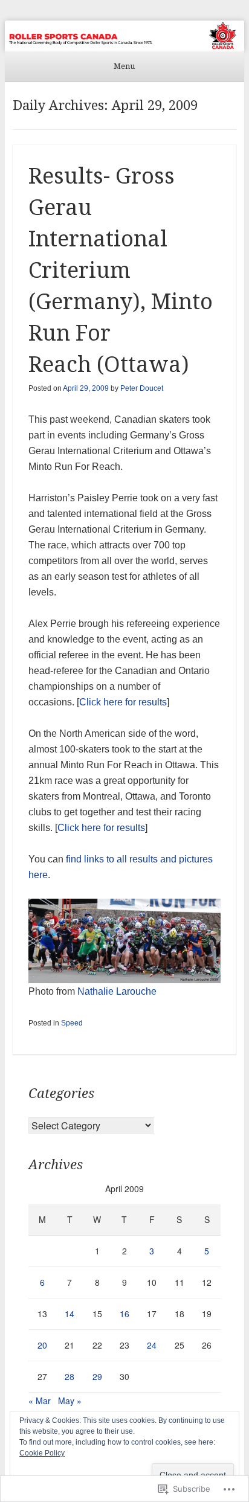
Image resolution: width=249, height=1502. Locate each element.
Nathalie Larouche (117, 991)
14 (69, 1314)
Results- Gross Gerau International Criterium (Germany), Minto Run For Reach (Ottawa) (120, 270)
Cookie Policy (42, 1453)
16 (124, 1314)
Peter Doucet (141, 388)
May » (70, 1400)
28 (69, 1376)
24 (152, 1345)
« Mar (39, 1400)
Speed (72, 1023)
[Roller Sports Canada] (124, 36)
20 (42, 1345)
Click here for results (123, 702)
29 (97, 1376)
